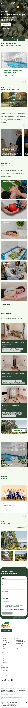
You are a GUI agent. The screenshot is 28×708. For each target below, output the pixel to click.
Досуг (4, 646)
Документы (5, 656)
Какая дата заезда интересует (8, 585)
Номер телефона (5, 591)
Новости (5, 650)
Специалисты (6, 642)
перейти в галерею (21, 527)
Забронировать (6, 24)
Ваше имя (4, 578)
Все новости (4, 482)
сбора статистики (11, 703)
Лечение (5, 640)
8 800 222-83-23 (4, 667)
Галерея (5, 662)
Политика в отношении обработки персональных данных (11, 698)
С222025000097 (16, 686)
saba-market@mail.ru (5, 670)
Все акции (4, 49)
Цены (4, 644)
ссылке (23, 688)
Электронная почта (6, 598)
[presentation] (22, 82)
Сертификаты (6, 658)
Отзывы (5, 660)
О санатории (6, 654)
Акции (4, 648)
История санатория (6, 109)
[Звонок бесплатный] (25, 3)
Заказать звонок (6, 634)
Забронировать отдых (19, 430)
